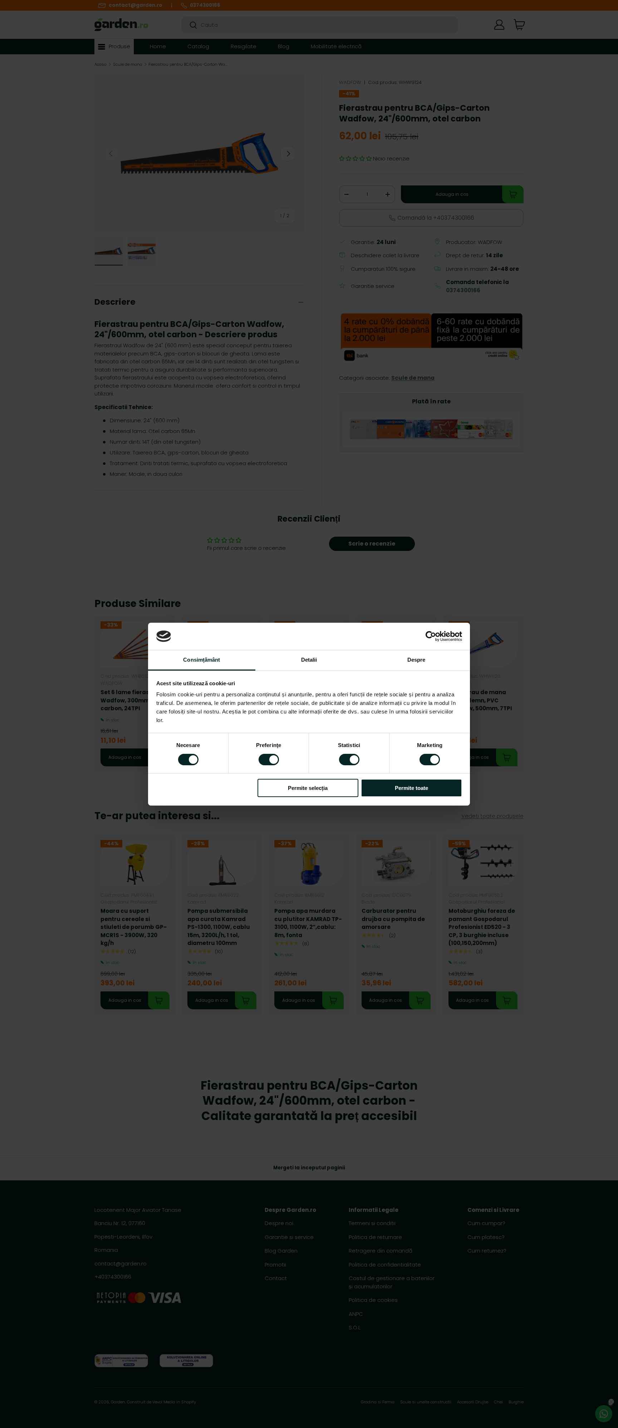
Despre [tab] (416, 660)
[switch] (269, 759)
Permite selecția (308, 788)
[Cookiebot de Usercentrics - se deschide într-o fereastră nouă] (430, 636)
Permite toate (411, 788)
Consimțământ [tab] (201, 660)
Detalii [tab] (309, 660)
